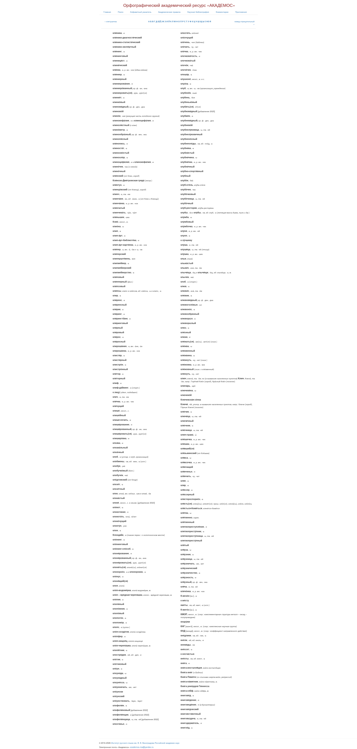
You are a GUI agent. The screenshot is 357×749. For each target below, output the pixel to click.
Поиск (120, 11)
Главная (107, 11)
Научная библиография (198, 11)
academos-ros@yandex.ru (142, 747)
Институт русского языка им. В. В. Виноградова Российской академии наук (145, 742)
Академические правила (169, 11)
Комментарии (222, 11)
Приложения (241, 11)
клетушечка (111, 21)
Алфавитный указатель (140, 11)
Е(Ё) (160, 21)
